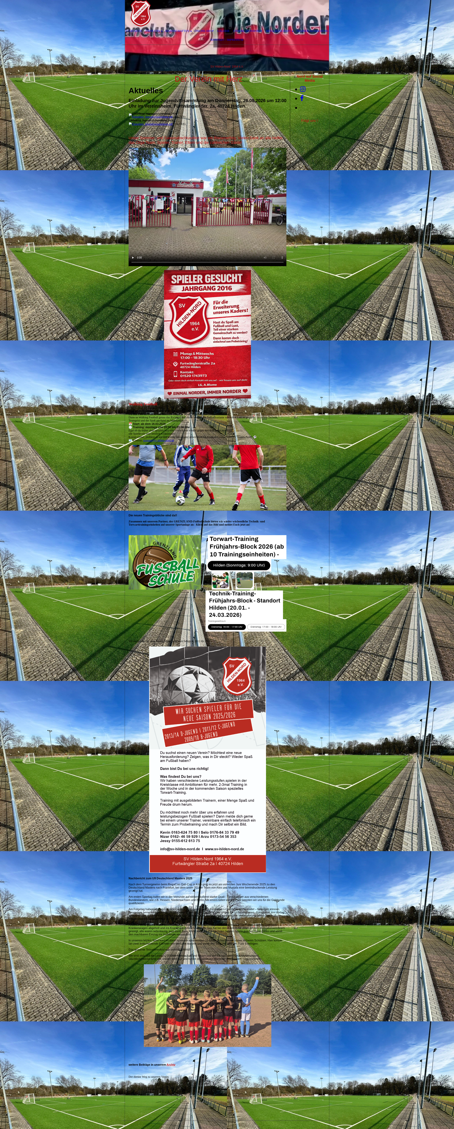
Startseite (133, 30)
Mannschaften (177, 30)
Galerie (223, 30)
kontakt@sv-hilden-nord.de (158, 440)
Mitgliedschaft (278, 30)
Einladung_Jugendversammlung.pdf (152, 116)
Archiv (171, 1064)
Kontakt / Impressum (227, 39)
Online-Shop (204, 30)
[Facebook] (302, 98)
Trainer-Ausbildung (312, 30)
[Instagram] (303, 89)
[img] (216, 13)
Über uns (153, 30)
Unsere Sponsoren (247, 30)
